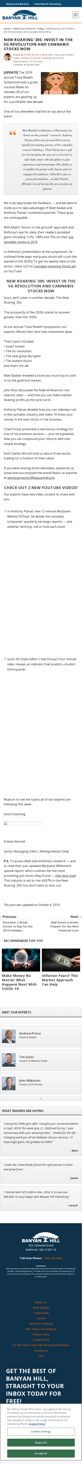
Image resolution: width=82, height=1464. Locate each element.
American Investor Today (29, 28)
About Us (41, 1302)
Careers (41, 1318)
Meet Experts (41, 1307)
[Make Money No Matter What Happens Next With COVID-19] (21, 960)
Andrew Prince (30, 1033)
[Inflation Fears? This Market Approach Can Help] (61, 960)
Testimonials (41, 1313)
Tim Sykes (26, 1057)
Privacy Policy (41, 1334)
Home (7, 28)
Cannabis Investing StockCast (55, 266)
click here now (65, 876)
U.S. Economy (36, 61)
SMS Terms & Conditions (41, 1329)
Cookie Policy (41, 1340)
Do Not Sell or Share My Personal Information (40, 1345)
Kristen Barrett (31, 54)
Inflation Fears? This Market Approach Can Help (60, 980)
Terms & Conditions (41, 1323)
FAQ (41, 1356)
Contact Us (41, 1350)
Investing (46, 57)
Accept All (41, 1453)
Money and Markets (17, 3)
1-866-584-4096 (52, 1258)
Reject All (41, 1442)
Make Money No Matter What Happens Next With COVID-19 (19, 982)
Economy (36, 57)
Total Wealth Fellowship (47, 3)
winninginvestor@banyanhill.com (31, 478)
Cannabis (25, 57)
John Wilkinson (30, 1081)
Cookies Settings (41, 1431)
